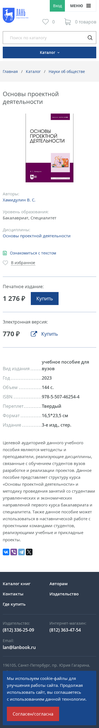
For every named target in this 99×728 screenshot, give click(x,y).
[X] (29, 552)
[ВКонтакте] (6, 552)
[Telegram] (21, 552)
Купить (44, 298)
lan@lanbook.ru (19, 647)
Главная (10, 71)
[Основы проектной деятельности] (50, 148)
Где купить (14, 604)
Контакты (13, 593)
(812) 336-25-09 (18, 630)
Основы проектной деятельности (37, 235)
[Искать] (90, 37)
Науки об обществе (67, 71)
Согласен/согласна (33, 714)
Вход (57, 5)
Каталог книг (17, 583)
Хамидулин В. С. (19, 200)
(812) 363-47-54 (65, 630)
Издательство (64, 593)
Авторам (59, 583)
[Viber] (13, 552)
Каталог (33, 71)
